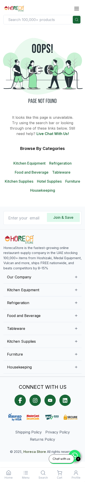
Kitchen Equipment (29, 163)
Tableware (61, 172)
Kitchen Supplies (19, 181)
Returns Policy (42, 439)
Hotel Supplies (49, 181)
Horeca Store (34, 451)
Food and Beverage (32, 172)
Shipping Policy (28, 432)
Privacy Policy (57, 432)
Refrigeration (60, 163)
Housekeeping (42, 190)
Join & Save (63, 217)
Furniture (72, 181)
